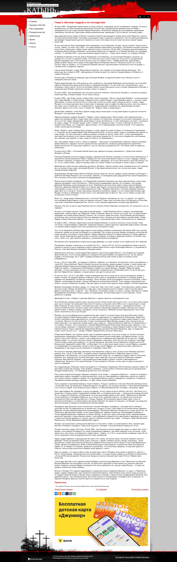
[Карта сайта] (144, 17)
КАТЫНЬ (41, 10)
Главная (33, 21)
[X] (67, 493)
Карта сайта (129, 557)
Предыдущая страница (64, 489)
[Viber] (70, 493)
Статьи (32, 47)
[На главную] (140, 17)
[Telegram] (63, 493)
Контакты (145, 557)
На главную (120, 557)
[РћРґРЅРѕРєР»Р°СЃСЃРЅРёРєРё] (59, 493)
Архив (32, 39)
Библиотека (34, 36)
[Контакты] (148, 17)
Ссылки (138, 557)
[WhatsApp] (74, 493)
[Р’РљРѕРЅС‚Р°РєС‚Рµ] (56, 493)
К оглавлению (101, 489)
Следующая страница (139, 489)
